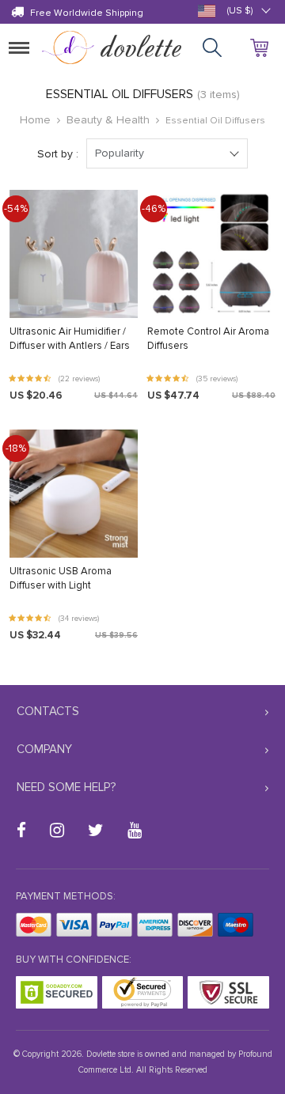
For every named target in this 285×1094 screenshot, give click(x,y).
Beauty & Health (108, 120)
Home (35, 120)
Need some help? (66, 787)
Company (44, 749)
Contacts (48, 711)
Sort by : (57, 154)
